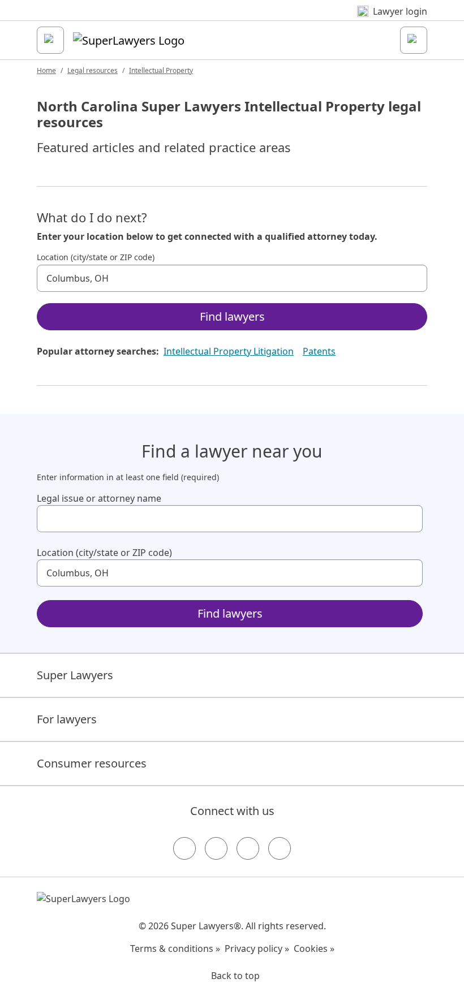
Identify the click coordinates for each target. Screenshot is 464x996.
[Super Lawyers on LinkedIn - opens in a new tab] (279, 848)
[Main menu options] (50, 40)
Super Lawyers (75, 675)
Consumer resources (92, 763)
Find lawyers (232, 316)
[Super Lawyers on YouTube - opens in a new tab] (248, 848)
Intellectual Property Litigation (229, 351)
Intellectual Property (161, 70)
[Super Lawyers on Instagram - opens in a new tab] (216, 848)
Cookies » (314, 948)
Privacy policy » (257, 948)
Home (46, 70)
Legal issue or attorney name (99, 498)
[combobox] (232, 278)
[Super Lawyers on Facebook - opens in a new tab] (184, 848)
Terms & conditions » (175, 948)
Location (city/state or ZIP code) (95, 257)
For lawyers (67, 719)
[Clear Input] (413, 278)
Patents (319, 351)
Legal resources (92, 70)
